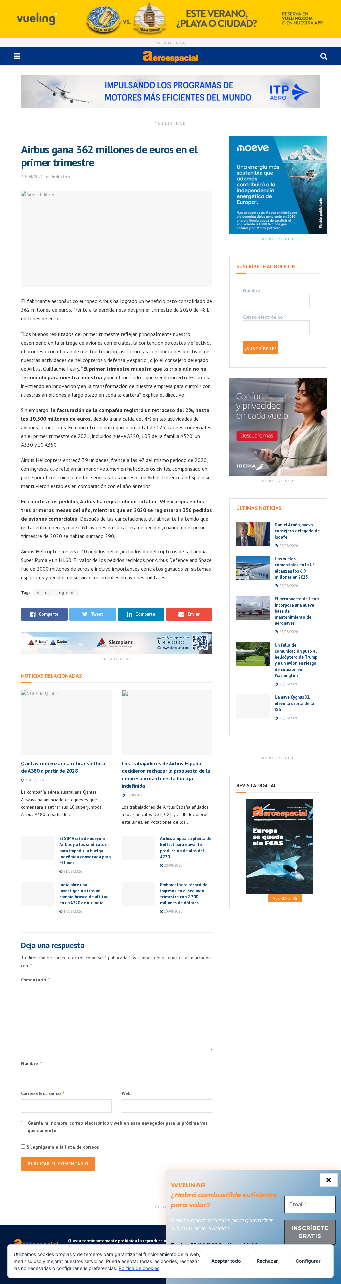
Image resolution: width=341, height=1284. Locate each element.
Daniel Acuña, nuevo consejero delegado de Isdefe (297, 531)
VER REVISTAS (285, 898)
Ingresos (67, 592)
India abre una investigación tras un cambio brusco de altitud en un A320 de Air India (84, 894)
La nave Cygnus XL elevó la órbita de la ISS (294, 703)
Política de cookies (139, 1268)
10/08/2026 (172, 911)
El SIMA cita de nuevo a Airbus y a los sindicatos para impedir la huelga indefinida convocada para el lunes (85, 851)
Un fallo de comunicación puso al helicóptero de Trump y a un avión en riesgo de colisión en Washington (296, 660)
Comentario (36, 979)
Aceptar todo (226, 1261)
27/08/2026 (34, 780)
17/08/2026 (72, 911)
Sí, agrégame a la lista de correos (62, 1147)
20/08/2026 (172, 865)
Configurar (308, 1261)
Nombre (32, 1063)
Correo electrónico (43, 1093)
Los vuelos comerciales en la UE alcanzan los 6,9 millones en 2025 (295, 568)
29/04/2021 (32, 177)
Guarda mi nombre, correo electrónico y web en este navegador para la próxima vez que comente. (118, 1126)
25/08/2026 (134, 795)
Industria (61, 177)
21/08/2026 (72, 871)
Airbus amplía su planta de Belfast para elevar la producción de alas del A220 (185, 848)
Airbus (43, 592)
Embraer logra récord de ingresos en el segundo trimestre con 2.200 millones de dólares (183, 894)
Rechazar (267, 1261)
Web (126, 1093)
